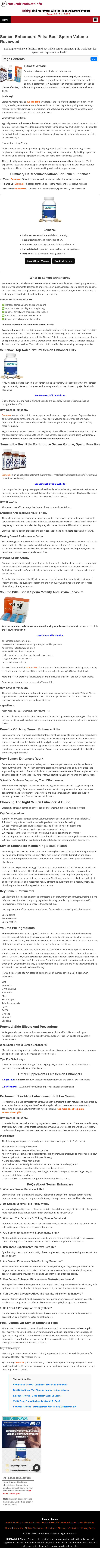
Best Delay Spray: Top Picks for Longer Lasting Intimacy (41, 1390)
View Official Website (38, 261)
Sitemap (62, 1528)
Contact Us (73, 1528)
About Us (18, 1528)
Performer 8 (10, 1086)
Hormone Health (50, 1522)
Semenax (6, 415)
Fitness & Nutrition (30, 1522)
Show (94, 59)
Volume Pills (31, 667)
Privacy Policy (88, 1528)
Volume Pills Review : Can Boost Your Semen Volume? (40, 1385)
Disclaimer (50, 1528)
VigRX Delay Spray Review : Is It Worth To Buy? (36, 1401)
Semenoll (6, 474)
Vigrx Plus (9, 1079)
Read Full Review (63, 261)
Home (5, 19)
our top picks (33, 101)
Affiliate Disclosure (34, 1528)
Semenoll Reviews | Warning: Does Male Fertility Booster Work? (44, 1407)
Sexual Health (12, 1522)
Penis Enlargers (68, 1522)
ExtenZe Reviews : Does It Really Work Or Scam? (37, 1396)
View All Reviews (86, 1522)
